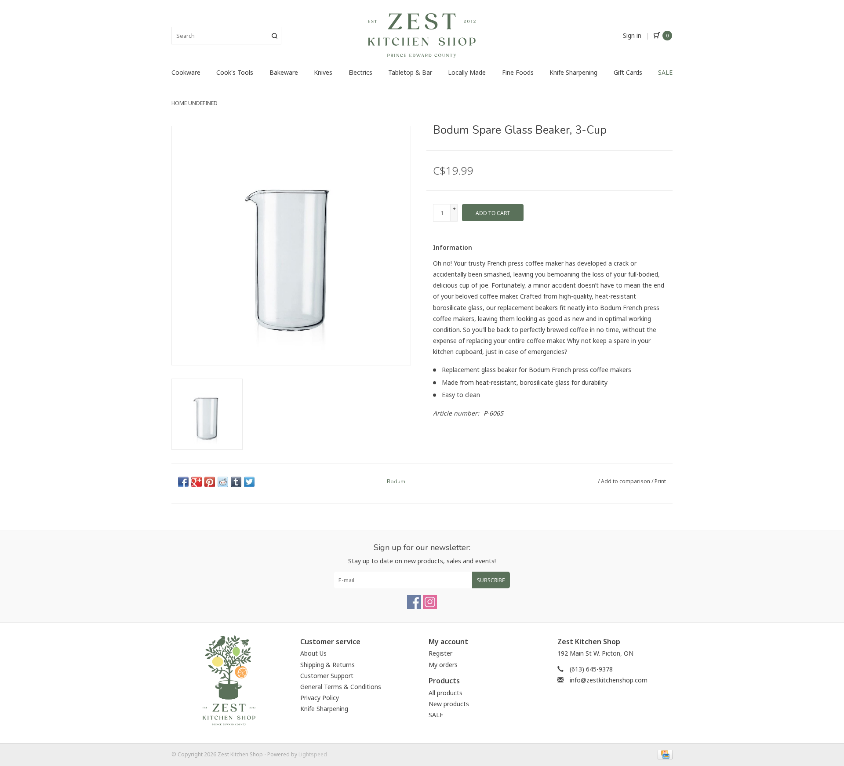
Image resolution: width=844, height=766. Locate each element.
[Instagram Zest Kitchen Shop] (430, 602)
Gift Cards (628, 72)
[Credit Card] (664, 754)
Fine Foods (518, 72)
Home (179, 103)
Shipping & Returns (327, 664)
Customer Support (326, 675)
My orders (443, 664)
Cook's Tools (234, 72)
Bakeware (283, 72)
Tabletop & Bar (410, 72)
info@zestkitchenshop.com (609, 680)
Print (660, 481)
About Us (313, 653)
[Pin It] (209, 482)
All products (445, 693)
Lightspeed (312, 754)
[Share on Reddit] (223, 482)
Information (452, 247)
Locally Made (467, 72)
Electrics (360, 72)
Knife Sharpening (573, 72)
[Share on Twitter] (249, 482)
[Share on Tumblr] (236, 482)
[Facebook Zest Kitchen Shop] (414, 602)
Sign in (632, 35)
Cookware (185, 72)
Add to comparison (626, 481)
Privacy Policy (319, 697)
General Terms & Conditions (340, 686)
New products (449, 704)
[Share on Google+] (196, 482)
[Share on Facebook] (183, 482)
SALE (665, 72)
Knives (323, 72)
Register (440, 653)
